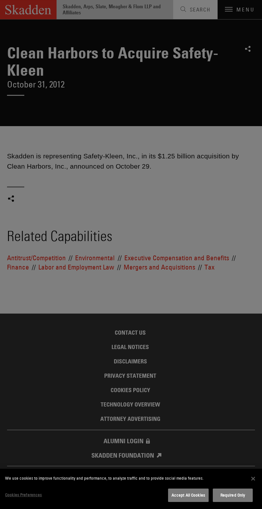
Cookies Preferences (23, 494)
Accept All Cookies (188, 495)
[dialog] (131, 489)
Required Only (232, 495)
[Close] (253, 479)
